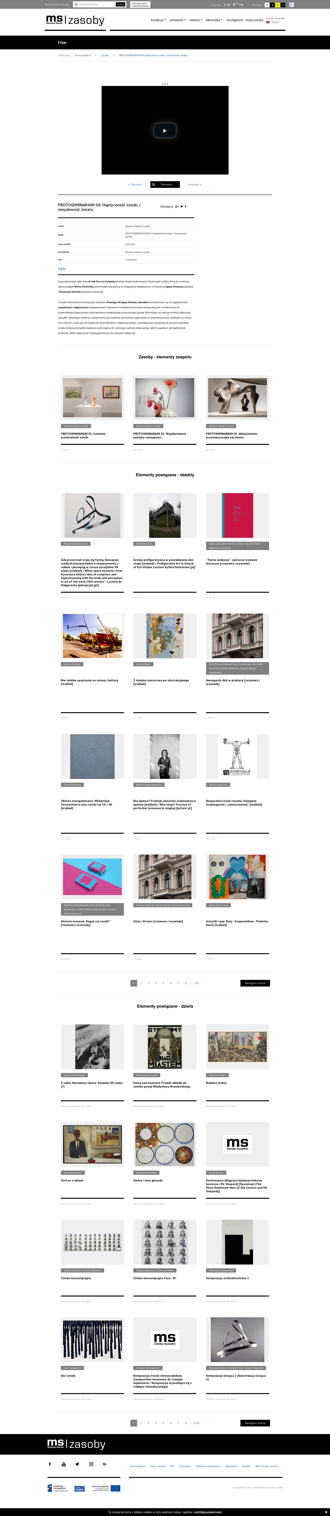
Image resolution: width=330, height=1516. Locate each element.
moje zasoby (254, 20)
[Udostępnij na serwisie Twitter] (182, 206)
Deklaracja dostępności (208, 1466)
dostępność (234, 20)
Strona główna (83, 55)
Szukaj (120, 4)
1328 (196, 1423)
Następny (193, 184)
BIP (172, 1466)
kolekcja (157, 20)
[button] (165, 130)
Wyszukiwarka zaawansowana (140, 4)
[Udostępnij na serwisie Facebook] (185, 206)
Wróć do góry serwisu (267, 1466)
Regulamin (231, 1466)
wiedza (194, 20)
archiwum (176, 20)
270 (196, 983)
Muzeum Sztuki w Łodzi (57, 4)
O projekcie (185, 1466)
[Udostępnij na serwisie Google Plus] (177, 206)
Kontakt (246, 1466)
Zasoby (105, 55)
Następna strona (255, 983)
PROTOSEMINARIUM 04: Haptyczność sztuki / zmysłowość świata (153, 55)
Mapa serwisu (158, 1466)
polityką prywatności (208, 1512)
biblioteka (213, 20)
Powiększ (166, 184)
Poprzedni (136, 184)
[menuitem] (159, 20)
